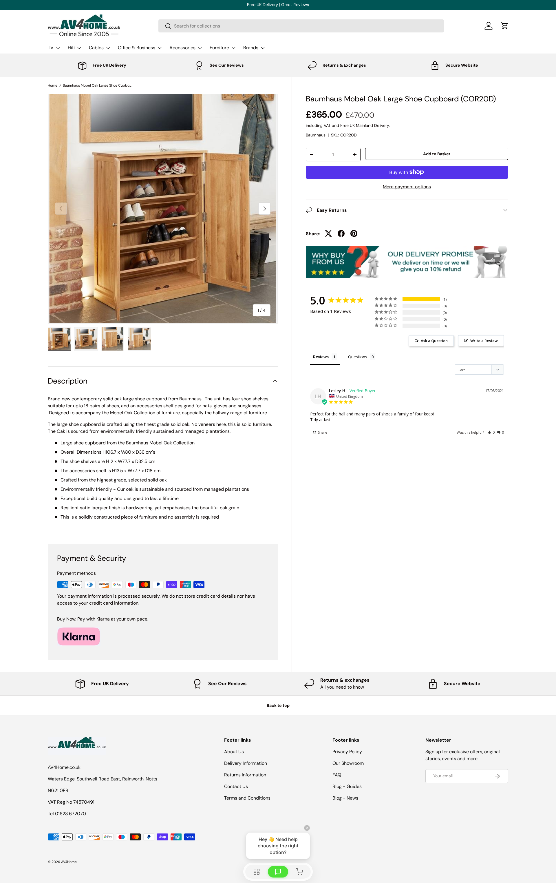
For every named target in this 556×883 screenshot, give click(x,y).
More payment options (407, 186)
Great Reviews (295, 4)
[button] (504, 25)
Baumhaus (315, 135)
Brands (250, 48)
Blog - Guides (347, 786)
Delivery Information (245, 763)
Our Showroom (348, 763)
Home (52, 85)
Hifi (71, 48)
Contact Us (236, 786)
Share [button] (322, 432)
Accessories (182, 48)
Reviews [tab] (321, 356)
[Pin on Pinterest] (354, 233)
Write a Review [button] (484, 340)
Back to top (278, 705)
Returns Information (245, 775)
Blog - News (345, 798)
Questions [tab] (357, 356)
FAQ (336, 775)
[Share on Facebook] (341, 233)
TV (51, 48)
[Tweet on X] (328, 233)
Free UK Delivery (262, 4)
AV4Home (69, 862)
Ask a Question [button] (434, 340)
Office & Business (136, 48)
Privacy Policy (347, 752)
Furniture (219, 48)
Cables (96, 48)
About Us (234, 752)
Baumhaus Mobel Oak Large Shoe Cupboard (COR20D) (97, 85)
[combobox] (301, 25)
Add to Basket (436, 153)
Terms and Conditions (247, 798)
